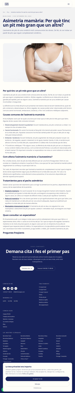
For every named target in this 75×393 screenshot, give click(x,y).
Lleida (39, 346)
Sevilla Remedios (25, 354)
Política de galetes (27, 374)
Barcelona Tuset (7, 336)
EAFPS (4, 301)
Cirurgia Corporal (43, 292)
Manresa (23, 343)
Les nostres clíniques (8, 321)
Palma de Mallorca (25, 356)
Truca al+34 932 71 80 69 (45, 268)
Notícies (5, 327)
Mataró (58, 341)
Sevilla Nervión (7, 354)
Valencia (5, 351)
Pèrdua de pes (42, 297)
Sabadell (23, 341)
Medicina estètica (43, 302)
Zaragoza (40, 351)
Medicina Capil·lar (43, 300)
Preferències (37, 388)
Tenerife (40, 356)
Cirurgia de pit (42, 287)
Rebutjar (37, 384)
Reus (22, 346)
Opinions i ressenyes (8, 319)
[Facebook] (8, 288)
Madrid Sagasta (7, 348)
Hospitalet (41, 338)
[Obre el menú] (68, 4)
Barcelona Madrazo (8, 338)
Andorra (58, 346)
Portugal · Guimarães (8, 359)
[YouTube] (12, 288)
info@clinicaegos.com (19, 292)
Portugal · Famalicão (61, 356)
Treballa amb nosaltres (9, 316)
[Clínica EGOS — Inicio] (7, 4)
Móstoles (58, 348)
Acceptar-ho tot (37, 379)
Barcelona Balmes (25, 336)
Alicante (23, 351)
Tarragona (5, 346)
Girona (58, 343)
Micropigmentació (43, 305)
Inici (4, 12)
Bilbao (57, 351)
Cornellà (58, 338)
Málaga (58, 354)
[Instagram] (4, 288)
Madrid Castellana (43, 348)
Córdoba (40, 354)
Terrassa (40, 341)
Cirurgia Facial (42, 289)
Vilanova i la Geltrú (43, 343)
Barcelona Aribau (42, 336)
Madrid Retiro (24, 348)
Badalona (5, 341)
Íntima (40, 294)
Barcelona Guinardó (61, 336)
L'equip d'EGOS (7, 314)
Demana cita (26, 268)
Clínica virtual (24, 359)
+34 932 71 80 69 (7, 292)
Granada (5, 356)
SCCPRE (10, 301)
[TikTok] (15, 288)
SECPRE (16, 301)
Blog (8, 12)
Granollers (5, 343)
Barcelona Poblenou (26, 338)
